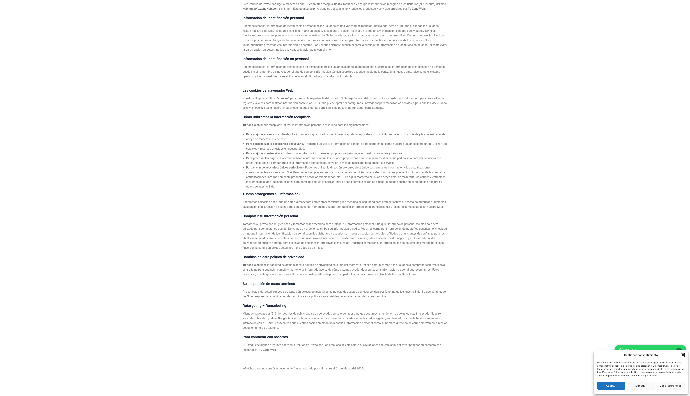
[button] (683, 355)
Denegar (641, 385)
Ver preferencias (671, 385)
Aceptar (611, 385)
